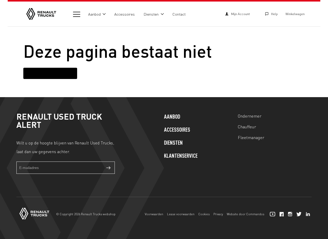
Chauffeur (247, 126)
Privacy (218, 214)
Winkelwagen (295, 14)
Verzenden (108, 168)
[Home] (41, 14)
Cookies (204, 214)
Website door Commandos (245, 214)
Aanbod (94, 14)
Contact (179, 14)
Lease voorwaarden (180, 214)
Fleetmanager (251, 137)
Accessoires (124, 14)
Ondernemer (249, 116)
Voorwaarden (154, 214)
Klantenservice (181, 156)
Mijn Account (240, 14)
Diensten (151, 14)
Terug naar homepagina (50, 73)
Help (274, 14)
